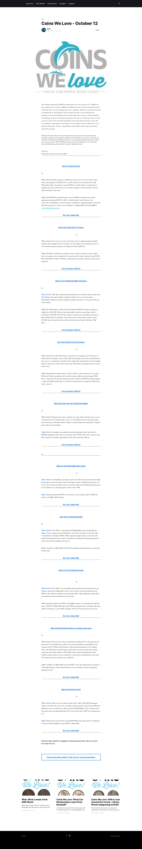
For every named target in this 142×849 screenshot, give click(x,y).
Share (97, 30)
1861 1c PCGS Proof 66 (71, 166)
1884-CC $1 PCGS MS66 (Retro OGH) (71, 466)
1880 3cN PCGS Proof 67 (71, 690)
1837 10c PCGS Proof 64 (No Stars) (71, 342)
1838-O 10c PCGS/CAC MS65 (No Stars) (71, 281)
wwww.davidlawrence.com (50, 208)
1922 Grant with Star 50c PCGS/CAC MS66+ (71, 404)
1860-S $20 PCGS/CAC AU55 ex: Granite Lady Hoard (71, 628)
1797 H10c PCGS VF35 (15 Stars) (71, 228)
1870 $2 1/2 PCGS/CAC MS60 (71, 517)
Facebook (71, 3)
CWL (42, 19)
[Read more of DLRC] (43, 30)
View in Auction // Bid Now (71, 268)
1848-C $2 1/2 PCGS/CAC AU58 (71, 570)
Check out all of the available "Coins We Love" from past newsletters (71, 757)
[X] (66, 835)
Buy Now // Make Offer (71, 215)
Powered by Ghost (115, 836)
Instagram (62, 3)
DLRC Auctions (52, 3)
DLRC (49, 29)
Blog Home (29, 3)
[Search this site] (119, 3)
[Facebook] (69, 835)
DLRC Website (40, 3)
